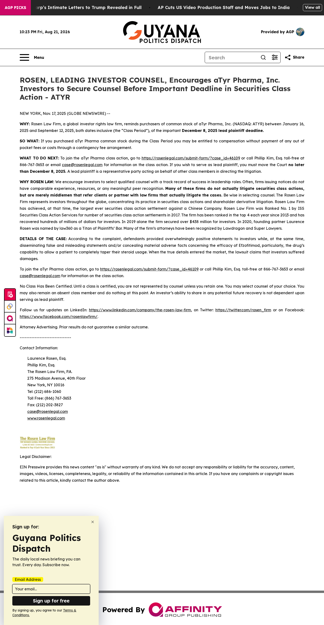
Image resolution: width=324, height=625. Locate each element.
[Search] (263, 57)
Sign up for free (51, 601)
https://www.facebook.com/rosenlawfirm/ (58, 316)
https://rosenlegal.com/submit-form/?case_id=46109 (191, 158)
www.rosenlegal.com (46, 418)
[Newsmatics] (10, 330)
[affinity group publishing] (10, 318)
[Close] (92, 522)
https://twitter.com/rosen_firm (243, 310)
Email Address (28, 579)
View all (312, 7)
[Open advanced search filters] (274, 57)
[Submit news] (10, 295)
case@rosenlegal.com (82, 164)
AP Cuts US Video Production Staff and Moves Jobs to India (224, 7)
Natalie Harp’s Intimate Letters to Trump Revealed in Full (78, 7)
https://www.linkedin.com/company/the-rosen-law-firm (140, 310)
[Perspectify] (10, 306)
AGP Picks (15, 7)
